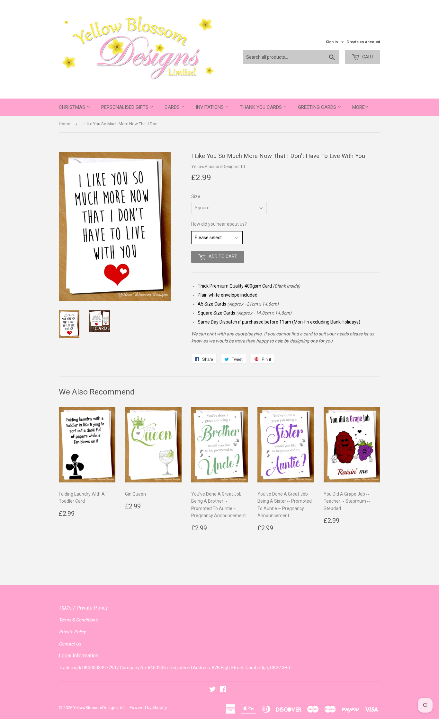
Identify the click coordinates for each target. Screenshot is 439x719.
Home (64, 123)
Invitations (210, 107)
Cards (173, 107)
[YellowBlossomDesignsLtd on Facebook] (223, 690)
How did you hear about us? (219, 224)
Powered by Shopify (148, 707)
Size (195, 196)
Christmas (72, 107)
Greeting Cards (317, 107)
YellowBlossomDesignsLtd (98, 707)
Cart (367, 56)
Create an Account (363, 42)
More (358, 107)
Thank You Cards (261, 107)
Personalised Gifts (125, 107)
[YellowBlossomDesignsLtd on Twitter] (212, 690)
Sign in (332, 42)
